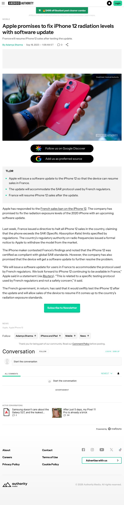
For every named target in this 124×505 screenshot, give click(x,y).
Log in (108, 351)
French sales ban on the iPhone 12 (63, 208)
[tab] (11, 373)
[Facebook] (83, 449)
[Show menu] (3, 3)
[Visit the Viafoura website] (115, 428)
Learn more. (89, 15)
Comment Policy (80, 343)
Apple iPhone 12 (16, 327)
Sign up (116, 351)
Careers (7, 457)
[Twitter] (111, 449)
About (6, 450)
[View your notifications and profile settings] (118, 373)
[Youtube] (102, 449)
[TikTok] (120, 449)
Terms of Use (50, 457)
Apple (5, 327)
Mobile (6, 19)
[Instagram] (92, 449)
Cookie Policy (50, 464)
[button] (62, 3)
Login (118, 3)
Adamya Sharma (14, 44)
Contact (47, 450)
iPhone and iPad (51, 336)
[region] (62, 390)
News (5, 323)
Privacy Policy (11, 464)
